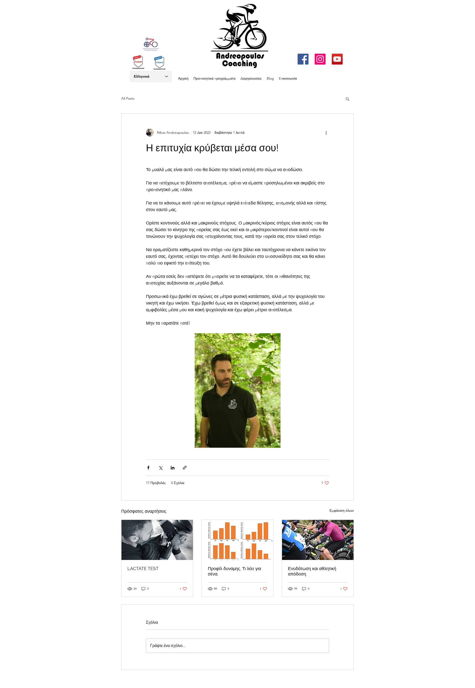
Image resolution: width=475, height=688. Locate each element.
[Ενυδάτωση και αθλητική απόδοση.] (318, 540)
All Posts (127, 98)
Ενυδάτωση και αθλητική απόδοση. (312, 571)
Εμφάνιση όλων (342, 510)
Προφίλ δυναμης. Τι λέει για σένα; (234, 571)
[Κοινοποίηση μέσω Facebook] (148, 467)
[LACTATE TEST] (157, 540)
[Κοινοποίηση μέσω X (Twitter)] (160, 467)
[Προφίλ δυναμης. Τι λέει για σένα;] (237, 540)
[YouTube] (337, 59)
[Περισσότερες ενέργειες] (326, 132)
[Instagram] (320, 59)
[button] (347, 99)
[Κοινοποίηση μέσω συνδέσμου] (184, 467)
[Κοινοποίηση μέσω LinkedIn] (172, 467)
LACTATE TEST (143, 568)
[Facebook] (303, 59)
